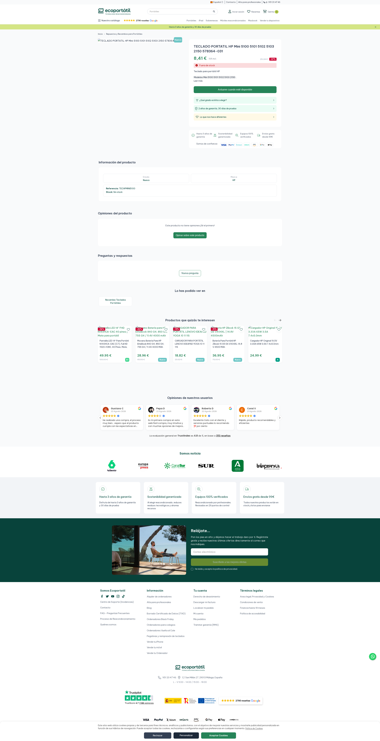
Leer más (198, 81)
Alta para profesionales (159, 602)
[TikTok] (123, 596)
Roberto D (192, 408)
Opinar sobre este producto (190, 235)
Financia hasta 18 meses (252, 607)
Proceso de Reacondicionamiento (117, 618)
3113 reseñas (223, 435)
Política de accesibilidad (252, 613)
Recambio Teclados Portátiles (115, 301)
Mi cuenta (198, 613)
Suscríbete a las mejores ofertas (229, 562)
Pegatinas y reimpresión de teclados (166, 636)
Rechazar (157, 735)
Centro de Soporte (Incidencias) (117, 602)
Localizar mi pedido (203, 607)
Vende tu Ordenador (157, 653)
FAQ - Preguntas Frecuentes (115, 613)
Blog (149, 607)
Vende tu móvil (154, 647)
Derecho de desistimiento (206, 596)
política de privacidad (226, 569)
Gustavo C (102, 408)
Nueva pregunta (190, 273)
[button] (140, 20)
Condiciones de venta (251, 602)
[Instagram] (118, 596)
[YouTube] (112, 596)
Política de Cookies (254, 728)
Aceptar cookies (218, 735)
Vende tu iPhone (155, 641)
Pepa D (145, 408)
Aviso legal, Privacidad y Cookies (257, 596)
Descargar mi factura (204, 602)
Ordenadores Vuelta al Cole (161, 630)
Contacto (105, 607)
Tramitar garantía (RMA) (206, 624)
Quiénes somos (108, 624)
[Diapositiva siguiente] (280, 320)
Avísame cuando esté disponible (235, 89)
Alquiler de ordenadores (159, 596)
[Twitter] (107, 596)
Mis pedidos (199, 619)
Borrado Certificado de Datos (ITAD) (166, 613)
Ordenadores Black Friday (160, 619)
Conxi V (236, 408)
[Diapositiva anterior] (275, 320)
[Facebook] (102, 596)
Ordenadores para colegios (161, 624)
